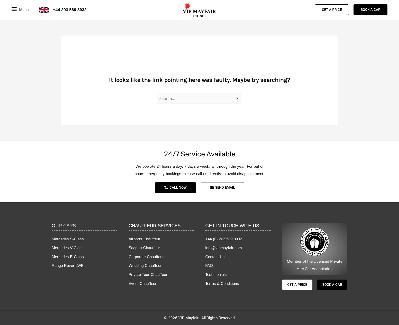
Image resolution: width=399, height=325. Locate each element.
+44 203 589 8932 (70, 9)
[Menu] (15, 10)
